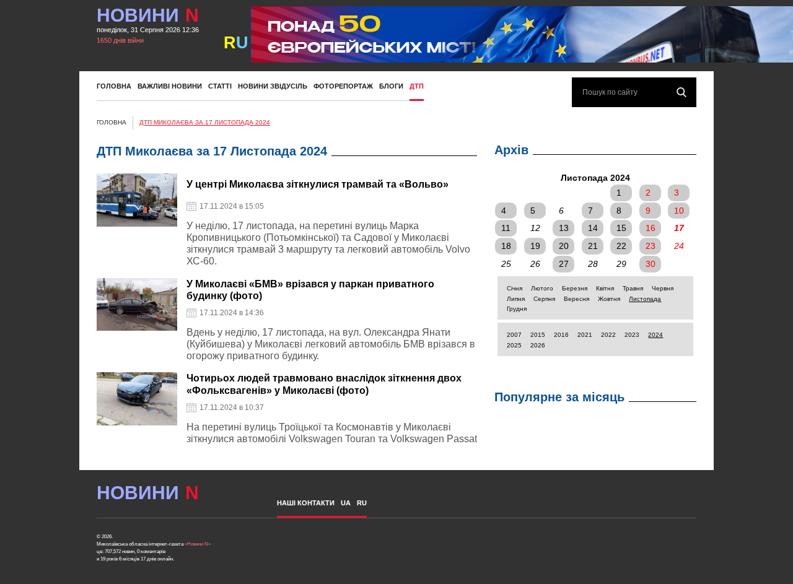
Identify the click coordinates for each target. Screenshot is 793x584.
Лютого (542, 288)
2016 (561, 334)
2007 (514, 334)
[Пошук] (681, 92)
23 (650, 246)
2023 (631, 334)
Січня (514, 288)
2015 (537, 334)
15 (621, 228)
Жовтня (609, 298)
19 (535, 246)
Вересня (576, 298)
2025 (514, 345)
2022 (608, 334)
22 (621, 246)
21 (593, 246)
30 (650, 264)
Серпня (544, 298)
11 (505, 228)
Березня (574, 288)
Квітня (605, 288)
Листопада (645, 298)
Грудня (517, 308)
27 (564, 264)
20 (564, 246)
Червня (662, 288)
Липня (516, 298)
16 (650, 228)
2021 (584, 334)
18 (506, 246)
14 (593, 228)
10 (679, 211)
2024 (655, 334)
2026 (537, 345)
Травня (633, 288)
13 (564, 228)
